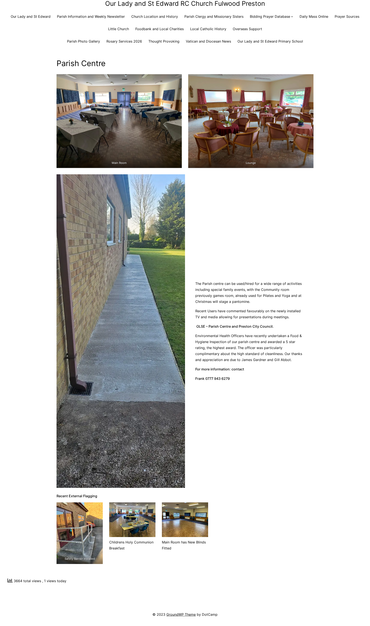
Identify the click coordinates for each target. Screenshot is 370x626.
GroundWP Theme (181, 614)
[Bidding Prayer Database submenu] (292, 16)
